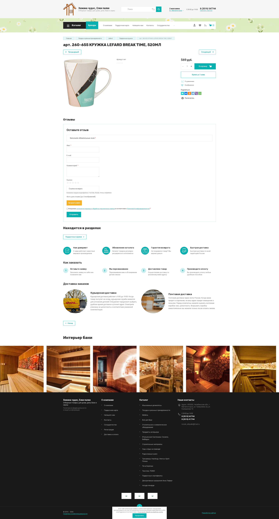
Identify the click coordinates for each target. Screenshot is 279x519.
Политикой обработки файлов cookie (150, 512)
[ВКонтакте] (185, 93)
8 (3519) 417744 (188, 419)
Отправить (73, 214)
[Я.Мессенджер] (182, 93)
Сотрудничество (163, 25)
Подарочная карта (122, 25)
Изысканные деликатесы (152, 405)
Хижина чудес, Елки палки (93, 8)
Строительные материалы (152, 444)
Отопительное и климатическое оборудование (154, 426)
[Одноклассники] (189, 93)
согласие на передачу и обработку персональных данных (96, 208)
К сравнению (189, 81)
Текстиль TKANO (148, 471)
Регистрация (109, 430)
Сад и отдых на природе (151, 449)
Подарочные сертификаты (152, 476)
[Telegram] (192, 93)
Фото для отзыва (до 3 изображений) (81, 197)
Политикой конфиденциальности (138, 208)
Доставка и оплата (111, 434)
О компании (107, 25)
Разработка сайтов (209, 513)
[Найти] (158, 9)
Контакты (150, 25)
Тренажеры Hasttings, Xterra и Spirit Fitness (155, 460)
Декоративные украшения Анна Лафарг (157, 481)
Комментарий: (72, 166)
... (174, 25)
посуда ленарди (148, 485)
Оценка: (69, 180)
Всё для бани (147, 420)
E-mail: (69, 155)
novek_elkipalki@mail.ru (191, 424)
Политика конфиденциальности (75, 514)
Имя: (69, 145)
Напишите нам (137, 25)
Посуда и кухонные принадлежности (156, 410)
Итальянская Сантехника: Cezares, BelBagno (155, 438)
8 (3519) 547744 (208, 8)
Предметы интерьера (150, 432)
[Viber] (196, 93)
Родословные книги (149, 454)
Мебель (145, 415)
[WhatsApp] (199, 93)
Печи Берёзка (147, 466)
